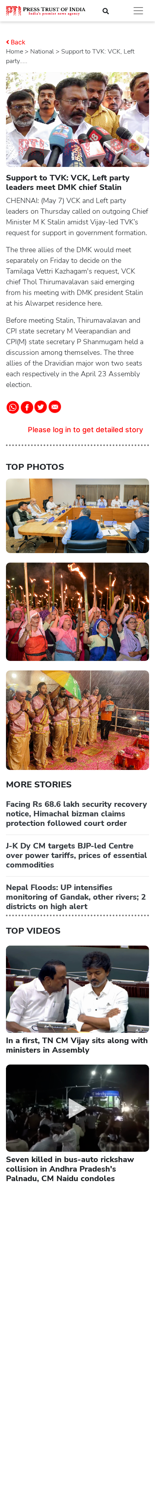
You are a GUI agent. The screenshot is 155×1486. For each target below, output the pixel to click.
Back (18, 42)
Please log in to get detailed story (85, 429)
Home (14, 51)
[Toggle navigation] (138, 10)
